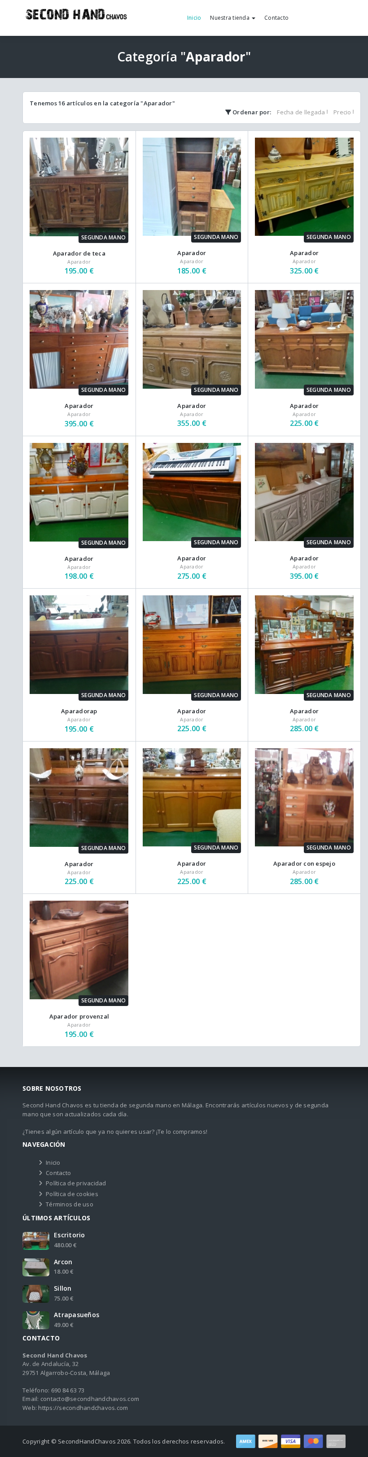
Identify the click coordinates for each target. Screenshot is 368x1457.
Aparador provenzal (79, 1016)
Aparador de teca (79, 253)
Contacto (276, 18)
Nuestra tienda (230, 18)
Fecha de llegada (301, 112)
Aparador (191, 253)
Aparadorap (79, 711)
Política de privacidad (76, 1183)
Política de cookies (72, 1194)
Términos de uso (69, 1204)
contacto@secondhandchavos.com (89, 1399)
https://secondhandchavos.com (83, 1408)
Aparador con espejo (304, 863)
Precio (343, 112)
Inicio (194, 18)
